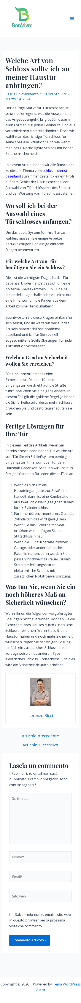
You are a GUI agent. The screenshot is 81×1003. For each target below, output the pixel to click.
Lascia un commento (22, 94)
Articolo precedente (40, 736)
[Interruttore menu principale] (72, 18)
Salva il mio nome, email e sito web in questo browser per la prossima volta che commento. (40, 920)
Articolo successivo (40, 745)
